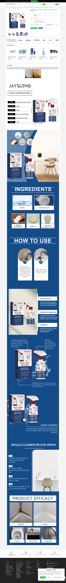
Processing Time (32, 24)
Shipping (31, 19)
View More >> (57, 45)
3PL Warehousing (9, 574)
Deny (49, 577)
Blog (27, 564)
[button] (55, 15)
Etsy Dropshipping (19, 566)
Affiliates (27, 571)
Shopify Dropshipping (19, 563)
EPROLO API (18, 577)
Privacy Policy (51, 579)
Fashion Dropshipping (9, 566)
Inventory (31, 17)
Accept (42, 577)
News (37, 566)
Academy (27, 563)
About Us (38, 563)
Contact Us (38, 564)
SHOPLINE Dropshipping (18, 576)
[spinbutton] (57, 15)
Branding (7, 564)
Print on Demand (8, 573)
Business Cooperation (30, 572)
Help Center (28, 566)
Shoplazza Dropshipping (18, 574)
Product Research (29, 567)
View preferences (57, 577)
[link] (8, 7)
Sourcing (7, 563)
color (31, 13)
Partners (27, 574)
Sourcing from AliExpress (18, 568)
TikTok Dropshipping (19, 564)
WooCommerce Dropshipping (18, 570)
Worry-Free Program (9, 567)
